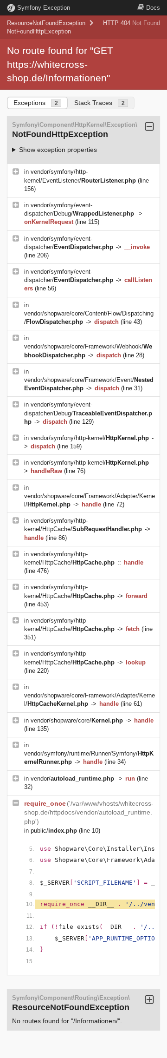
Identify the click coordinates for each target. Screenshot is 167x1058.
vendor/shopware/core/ (77, 720)
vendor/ (72, 778)
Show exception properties (58, 149)
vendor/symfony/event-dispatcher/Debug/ (88, 413)
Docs (153, 7)
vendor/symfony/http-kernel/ (90, 437)
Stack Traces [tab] (99, 102)
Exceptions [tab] (35, 102)
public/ (54, 830)
